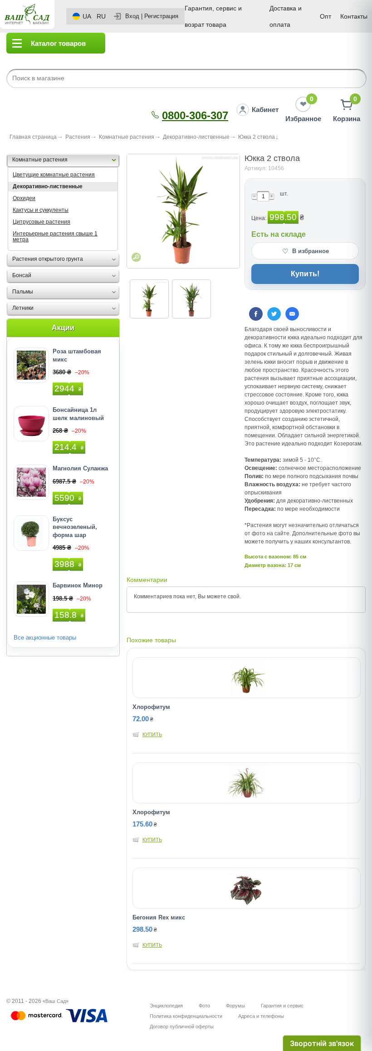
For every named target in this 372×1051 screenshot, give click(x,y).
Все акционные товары (45, 637)
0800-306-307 (195, 115)
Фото (204, 1005)
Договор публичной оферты (182, 1026)
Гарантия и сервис (282, 1005)
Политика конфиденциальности (186, 1016)
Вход (132, 16)
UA (87, 16)
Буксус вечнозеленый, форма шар (75, 527)
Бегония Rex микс (158, 917)
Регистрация (161, 16)
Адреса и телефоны (261, 1016)
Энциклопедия (166, 1005)
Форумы (235, 1005)
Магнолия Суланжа (80, 468)
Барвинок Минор (78, 585)
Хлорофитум (151, 707)
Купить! (305, 274)
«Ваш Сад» (56, 1001)
